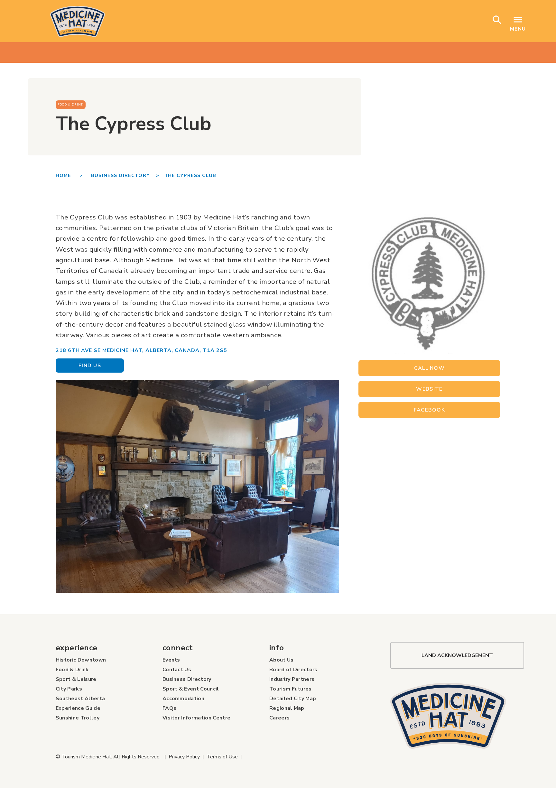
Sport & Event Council (190, 689)
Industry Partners (291, 679)
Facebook (429, 409)
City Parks (69, 689)
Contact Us (176, 669)
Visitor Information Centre (196, 718)
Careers (279, 718)
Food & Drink (72, 669)
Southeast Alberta (80, 698)
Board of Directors (293, 669)
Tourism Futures (290, 689)
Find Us (90, 365)
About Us (281, 660)
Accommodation (183, 698)
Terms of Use (222, 756)
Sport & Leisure (76, 679)
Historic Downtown (81, 660)
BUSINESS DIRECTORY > (125, 175)
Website (429, 389)
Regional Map (286, 708)
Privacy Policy (184, 756)
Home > (73, 175)
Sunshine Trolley (77, 718)
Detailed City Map (292, 698)
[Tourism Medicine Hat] (457, 716)
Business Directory (186, 679)
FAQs (169, 708)
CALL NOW (429, 368)
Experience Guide (78, 708)
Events (171, 660)
